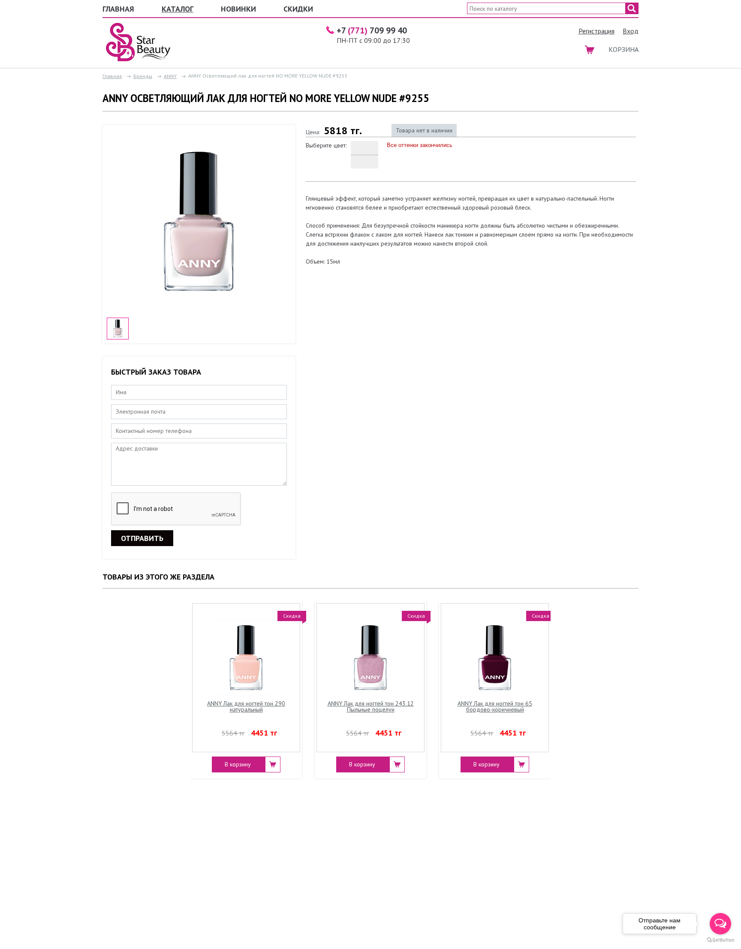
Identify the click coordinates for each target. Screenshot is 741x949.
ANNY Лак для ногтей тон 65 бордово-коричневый (495, 706)
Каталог (177, 9)
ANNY (170, 76)
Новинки (238, 9)
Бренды (142, 76)
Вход (631, 31)
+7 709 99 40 (372, 30)
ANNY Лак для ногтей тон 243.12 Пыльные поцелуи (371, 706)
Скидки (298, 9)
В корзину (238, 764)
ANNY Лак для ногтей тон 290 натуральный (246, 706)
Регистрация (596, 31)
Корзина (623, 49)
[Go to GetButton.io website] (720, 940)
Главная (118, 9)
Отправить (142, 538)
